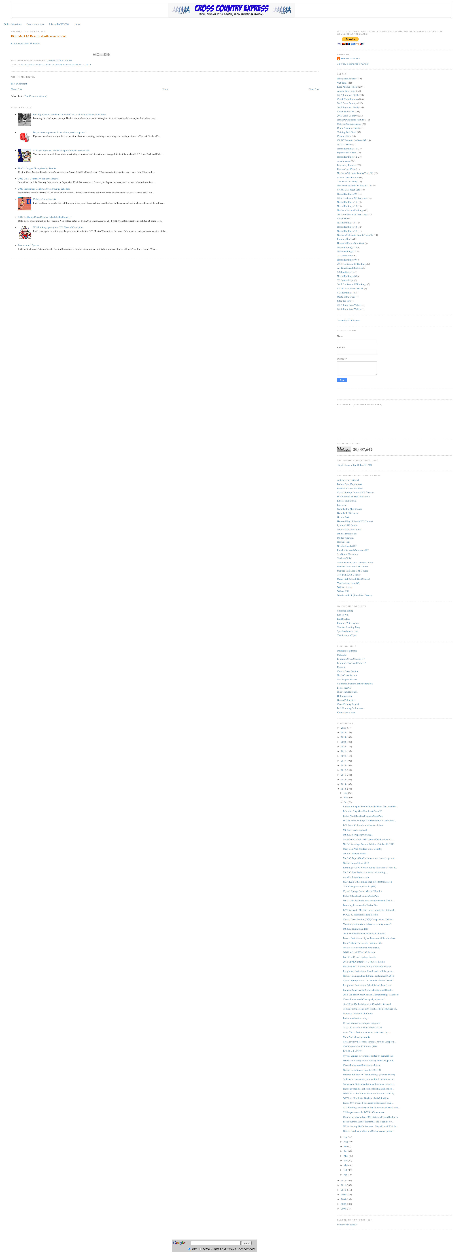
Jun (346, 1151)
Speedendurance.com (347, 631)
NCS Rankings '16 (346, 222)
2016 (344, 774)
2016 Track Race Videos (349, 304)
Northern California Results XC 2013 (68, 65)
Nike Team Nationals (347, 691)
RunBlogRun (343, 618)
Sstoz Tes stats (344, 300)
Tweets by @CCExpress (348, 320)
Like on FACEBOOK (59, 24)
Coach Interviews (35, 24)
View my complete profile (353, 64)
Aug (346, 1141)
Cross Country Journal (348, 704)
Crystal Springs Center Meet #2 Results (362, 891)
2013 (344, 788)
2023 (344, 741)
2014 (344, 784)
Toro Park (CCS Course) (348, 574)
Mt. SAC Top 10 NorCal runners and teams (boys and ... (370, 858)
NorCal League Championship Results (37, 168)
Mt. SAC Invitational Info (355, 928)
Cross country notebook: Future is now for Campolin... (369, 1041)
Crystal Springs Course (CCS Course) (355, 492)
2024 (344, 737)
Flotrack (341, 667)
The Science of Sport (347, 635)
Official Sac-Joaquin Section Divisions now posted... (368, 1131)
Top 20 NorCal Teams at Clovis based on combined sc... (370, 1008)
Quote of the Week (346, 296)
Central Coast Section (347, 671)
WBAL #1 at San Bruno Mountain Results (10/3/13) (368, 1093)
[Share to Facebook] (105, 54)
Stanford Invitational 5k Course (352, 570)
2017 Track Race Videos (349, 309)
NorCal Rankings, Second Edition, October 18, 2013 (368, 844)
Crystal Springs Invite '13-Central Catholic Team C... (368, 980)
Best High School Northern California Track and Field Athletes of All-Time (69, 114)
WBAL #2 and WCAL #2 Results (359, 952)
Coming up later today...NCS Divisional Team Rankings (370, 1116)
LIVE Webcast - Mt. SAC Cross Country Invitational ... (369, 910)
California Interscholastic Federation (355, 683)
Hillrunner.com (344, 695)
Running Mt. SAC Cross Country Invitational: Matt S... (370, 867)
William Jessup (344, 587)
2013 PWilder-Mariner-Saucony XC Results (364, 933)
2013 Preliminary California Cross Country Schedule (44, 188)
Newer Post (16, 89)
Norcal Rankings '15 (347, 247)
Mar (346, 1165)
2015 (344, 779)
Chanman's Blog (345, 610)
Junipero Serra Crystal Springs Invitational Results (367, 989)
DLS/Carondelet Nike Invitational (353, 496)
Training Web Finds (346, 132)
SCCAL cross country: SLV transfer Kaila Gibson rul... (369, 820)
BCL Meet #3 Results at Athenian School (38, 36)
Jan (346, 1174)
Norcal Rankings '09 (347, 259)
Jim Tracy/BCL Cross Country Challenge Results (367, 966)
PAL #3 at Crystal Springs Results (359, 957)
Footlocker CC (344, 687)
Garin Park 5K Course (347, 513)
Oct (346, 802)
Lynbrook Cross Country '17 (351, 658)
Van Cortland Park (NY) (348, 583)
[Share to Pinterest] (108, 54)
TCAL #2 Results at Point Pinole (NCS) (362, 1027)
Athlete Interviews (13, 24)
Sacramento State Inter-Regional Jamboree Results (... (369, 1084)
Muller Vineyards (345, 537)
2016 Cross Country (347, 103)
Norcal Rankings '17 (347, 230)
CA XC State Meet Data (348, 189)
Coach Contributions (347, 99)
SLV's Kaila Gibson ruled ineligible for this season (367, 881)
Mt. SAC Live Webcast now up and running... (365, 872)
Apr (346, 1160)
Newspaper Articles (346, 78)
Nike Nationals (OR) (347, 545)
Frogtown (342, 504)
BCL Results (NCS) (352, 1051)
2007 (344, 1204)
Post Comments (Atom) (35, 96)
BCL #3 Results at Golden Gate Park (361, 895)
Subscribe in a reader (347, 1224)
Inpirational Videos (346, 152)
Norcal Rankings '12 (347, 156)
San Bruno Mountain (347, 554)
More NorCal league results (356, 1037)
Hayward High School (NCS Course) (355, 521)
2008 (344, 1199)
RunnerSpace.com (346, 712)
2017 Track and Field (347, 107)
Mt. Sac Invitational (347, 533)
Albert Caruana (350, 59)
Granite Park (343, 517)
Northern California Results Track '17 (355, 234)
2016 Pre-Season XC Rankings (352, 214)
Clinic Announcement (348, 128)
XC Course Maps (345, 280)
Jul (345, 1146)
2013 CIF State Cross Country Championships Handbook (371, 994)
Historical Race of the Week (350, 243)
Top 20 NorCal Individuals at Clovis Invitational (367, 1004)
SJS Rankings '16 (345, 272)
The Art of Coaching (347, 181)
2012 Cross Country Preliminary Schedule (39, 178)
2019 (344, 760)
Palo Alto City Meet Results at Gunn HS (362, 811)
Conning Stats (344, 136)
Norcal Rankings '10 (347, 202)
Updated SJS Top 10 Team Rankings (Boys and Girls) (369, 1074)
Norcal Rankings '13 (347, 206)
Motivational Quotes (28, 245)
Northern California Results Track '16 (355, 173)
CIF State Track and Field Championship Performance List (61, 150)
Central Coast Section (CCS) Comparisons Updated (368, 919)
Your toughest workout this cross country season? (367, 924)
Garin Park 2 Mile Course (349, 508)
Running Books (345, 239)
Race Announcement (347, 86)
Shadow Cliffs (344, 558)
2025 (344, 732)
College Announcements (349, 123)
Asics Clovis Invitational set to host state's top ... (366, 1032)
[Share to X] (101, 54)
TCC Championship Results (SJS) (359, 886)
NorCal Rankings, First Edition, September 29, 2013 (368, 975)
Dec (346, 792)
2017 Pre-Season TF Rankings (352, 284)
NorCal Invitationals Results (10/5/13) (362, 1069)
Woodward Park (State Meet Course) (354, 595)
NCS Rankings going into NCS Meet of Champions (58, 227)
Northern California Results (350, 119)
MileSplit (342, 654)
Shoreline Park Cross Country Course (355, 562)
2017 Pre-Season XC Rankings (352, 198)
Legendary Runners (346, 165)
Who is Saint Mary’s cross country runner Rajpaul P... (369, 1060)
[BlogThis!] (98, 54)
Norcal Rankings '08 (347, 276)
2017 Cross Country (347, 115)
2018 (344, 765)
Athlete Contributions (348, 177)
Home (77, 24)
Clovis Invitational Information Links (361, 1065)
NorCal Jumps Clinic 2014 (356, 862)
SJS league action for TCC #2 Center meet (363, 1112)
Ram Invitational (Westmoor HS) (353, 550)
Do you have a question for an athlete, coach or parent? (59, 132)
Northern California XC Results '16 (354, 185)
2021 (344, 751)
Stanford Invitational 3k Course (352, 566)
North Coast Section (347, 675)
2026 (344, 727)
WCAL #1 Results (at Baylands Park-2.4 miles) (365, 1098)
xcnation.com (344, 160)
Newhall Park (343, 541)
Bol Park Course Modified (350, 488)
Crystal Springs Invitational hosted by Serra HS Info (368, 1055)
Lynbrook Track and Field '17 (351, 663)
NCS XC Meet (344, 144)
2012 (344, 1180)
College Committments (44, 199)
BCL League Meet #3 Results (25, 43)
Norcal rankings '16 (346, 251)
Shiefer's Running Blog (348, 627)
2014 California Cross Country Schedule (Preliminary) (44, 217)
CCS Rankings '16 (346, 292)
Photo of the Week (346, 169)
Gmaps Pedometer (346, 700)
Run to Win (343, 614)
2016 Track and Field (347, 95)
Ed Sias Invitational (346, 500)
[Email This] (94, 54)
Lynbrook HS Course (347, 525)
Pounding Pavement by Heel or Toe (360, 905)
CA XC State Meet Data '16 (350, 288)
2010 (344, 1189)
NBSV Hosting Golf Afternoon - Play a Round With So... (370, 1126)
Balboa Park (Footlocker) (349, 484)
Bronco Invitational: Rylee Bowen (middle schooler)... (369, 938)
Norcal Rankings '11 (347, 148)
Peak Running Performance (350, 708)
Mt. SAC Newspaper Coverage (358, 834)
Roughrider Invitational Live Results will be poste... (368, 971)
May (346, 1155)
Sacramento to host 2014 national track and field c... (368, 839)
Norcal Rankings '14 (347, 226)
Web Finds (342, 82)
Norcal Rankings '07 (347, 193)
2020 (344, 756)
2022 (344, 746)
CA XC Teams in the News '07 (351, 140)
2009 (344, 1194)
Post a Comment (19, 83)
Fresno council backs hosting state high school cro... (368, 1088)
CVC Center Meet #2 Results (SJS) (360, 1046)
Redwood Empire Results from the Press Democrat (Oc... (370, 806)
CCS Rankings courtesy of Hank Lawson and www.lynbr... (371, 1107)
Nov (346, 797)
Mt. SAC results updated (355, 830)
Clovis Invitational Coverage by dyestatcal (364, 999)
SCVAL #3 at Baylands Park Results (360, 914)
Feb (346, 1169)
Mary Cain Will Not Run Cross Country (362, 848)
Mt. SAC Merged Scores (354, 853)
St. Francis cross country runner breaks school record (368, 1079)
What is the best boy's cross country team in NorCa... (368, 900)
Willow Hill (343, 591)
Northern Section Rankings (350, 210)
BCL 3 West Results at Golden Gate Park (363, 815)
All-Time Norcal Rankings (350, 267)
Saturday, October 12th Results (358, 1013)
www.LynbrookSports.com (356, 877)
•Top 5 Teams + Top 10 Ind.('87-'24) (354, 464)
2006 (344, 1208)
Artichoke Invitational (348, 480)
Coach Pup (342, 218)
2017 (344, 770)
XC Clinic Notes (345, 255)
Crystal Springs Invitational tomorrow (361, 1022)
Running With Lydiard (348, 623)
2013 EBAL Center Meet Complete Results (364, 961)
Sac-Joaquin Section (347, 679)
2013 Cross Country (33, 65)
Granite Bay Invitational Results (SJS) (361, 947)
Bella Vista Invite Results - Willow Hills (362, 942)
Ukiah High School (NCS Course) (353, 578)
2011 (344, 1185)
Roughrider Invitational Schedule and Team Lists (367, 985)
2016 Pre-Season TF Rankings (352, 263)
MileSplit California (347, 650)
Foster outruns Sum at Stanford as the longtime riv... (368, 1121)
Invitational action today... (356, 1018)
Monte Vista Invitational (349, 529)
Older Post (314, 89)
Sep (346, 1137)
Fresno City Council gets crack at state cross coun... (368, 1102)
